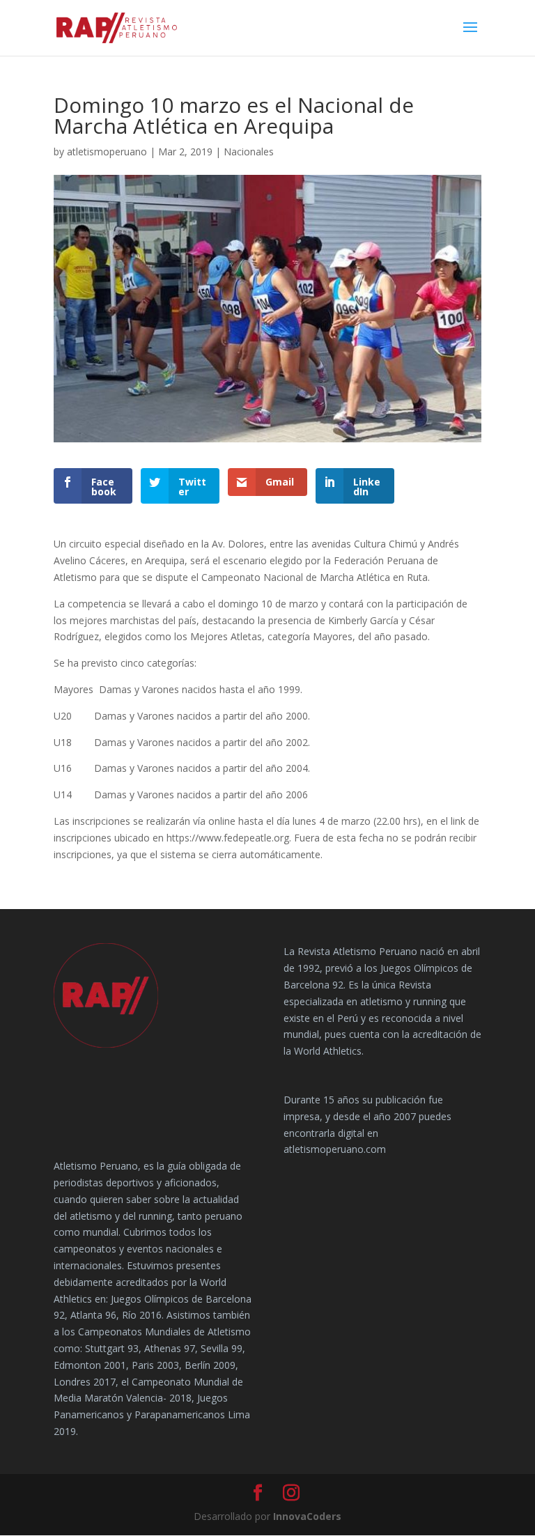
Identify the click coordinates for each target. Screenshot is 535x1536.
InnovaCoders (307, 1516)
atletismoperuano (107, 151)
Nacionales (249, 151)
